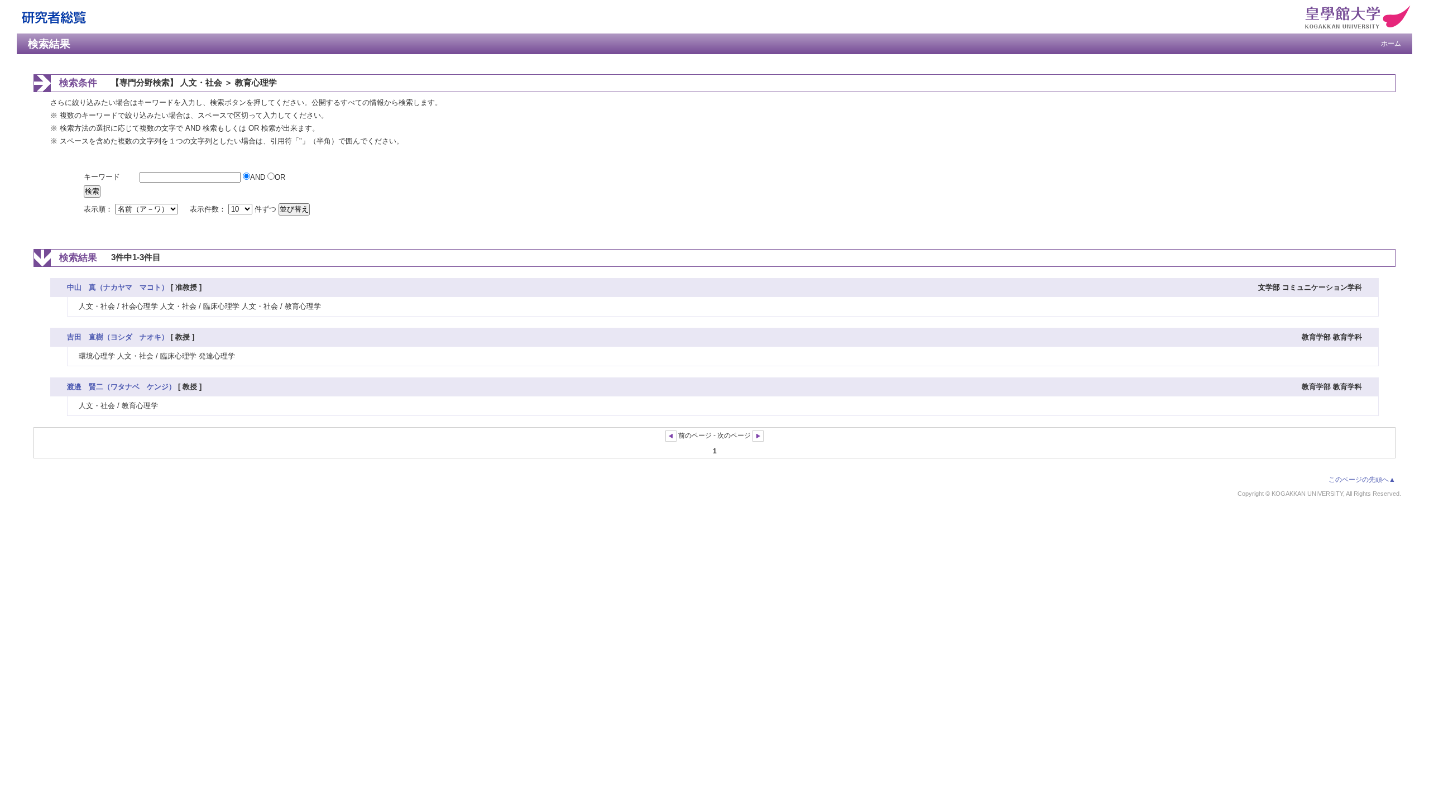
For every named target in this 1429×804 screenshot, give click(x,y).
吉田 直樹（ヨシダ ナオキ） (118, 337)
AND (258, 177)
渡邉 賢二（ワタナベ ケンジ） (121, 386)
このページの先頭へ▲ (1362, 480)
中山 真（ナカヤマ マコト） (118, 287)
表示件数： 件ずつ (234, 209)
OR (280, 177)
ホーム (1391, 43)
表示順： (99, 209)
